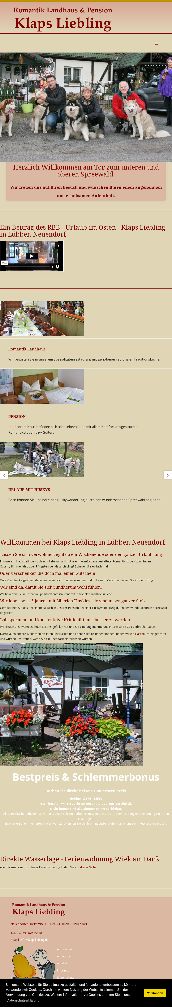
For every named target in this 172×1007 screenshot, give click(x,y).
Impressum (64, 970)
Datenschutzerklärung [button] (23, 1000)
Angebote (63, 956)
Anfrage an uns (67, 949)
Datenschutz (65, 977)
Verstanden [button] (155, 993)
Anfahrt (62, 963)
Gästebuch (142, 634)
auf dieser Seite (85, 867)
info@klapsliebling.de (34, 940)
